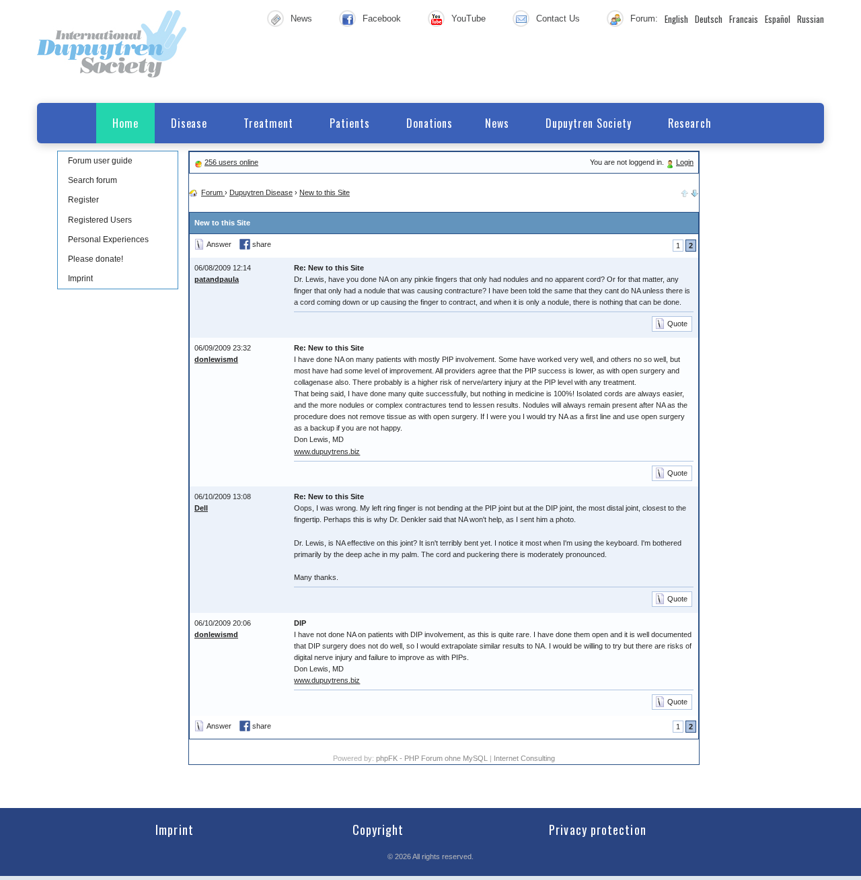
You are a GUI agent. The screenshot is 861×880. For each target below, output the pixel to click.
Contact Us (558, 18)
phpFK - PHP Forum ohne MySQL (433, 758)
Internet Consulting (524, 758)
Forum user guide (100, 161)
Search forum (92, 180)
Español (777, 19)
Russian (810, 19)
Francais (743, 19)
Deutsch (708, 19)
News (301, 18)
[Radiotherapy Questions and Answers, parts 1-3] (695, 192)
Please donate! (95, 259)
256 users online (231, 162)
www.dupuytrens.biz (327, 451)
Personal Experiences (108, 239)
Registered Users (100, 220)
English (676, 19)
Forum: (644, 18)
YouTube (468, 18)
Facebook (382, 18)
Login (685, 162)
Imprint (80, 278)
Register (83, 200)
